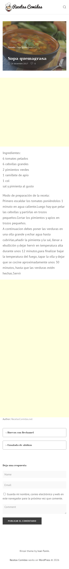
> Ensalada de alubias (18, 445)
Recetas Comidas (19, 560)
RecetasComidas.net (22, 419)
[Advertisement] (34, 112)
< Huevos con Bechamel (19, 432)
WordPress (44, 560)
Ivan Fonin (43, 551)
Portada (11, 47)
